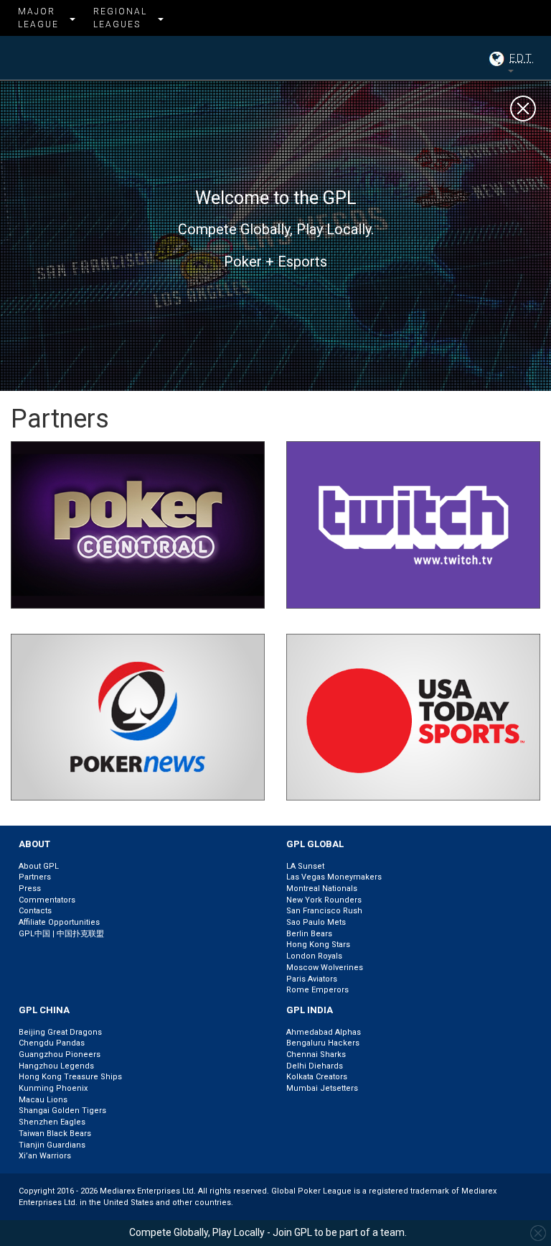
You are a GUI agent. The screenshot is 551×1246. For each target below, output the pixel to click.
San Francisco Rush (324, 910)
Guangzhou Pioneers (59, 1054)
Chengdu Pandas (52, 1043)
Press (30, 888)
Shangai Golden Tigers (62, 1110)
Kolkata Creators (316, 1076)
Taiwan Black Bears (55, 1133)
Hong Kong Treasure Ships (70, 1076)
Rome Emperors (317, 990)
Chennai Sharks (316, 1054)
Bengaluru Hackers (322, 1043)
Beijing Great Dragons (60, 1032)
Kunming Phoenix (53, 1088)
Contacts (35, 910)
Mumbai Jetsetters (322, 1088)
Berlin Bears (309, 933)
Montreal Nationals (321, 888)
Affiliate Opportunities (59, 922)
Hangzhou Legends (56, 1066)
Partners (35, 877)
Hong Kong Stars (318, 944)
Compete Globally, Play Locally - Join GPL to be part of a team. (268, 1232)
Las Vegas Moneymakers (334, 877)
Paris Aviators (311, 979)
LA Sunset (305, 866)
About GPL (39, 866)
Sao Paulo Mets (316, 922)
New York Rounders (324, 900)
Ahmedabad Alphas (323, 1032)
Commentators (47, 900)
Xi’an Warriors (45, 1155)
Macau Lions (43, 1099)
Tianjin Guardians (52, 1145)
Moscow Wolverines (324, 967)
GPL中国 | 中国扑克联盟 (61, 933)
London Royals (314, 956)
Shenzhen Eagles (52, 1122)
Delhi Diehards (314, 1066)
